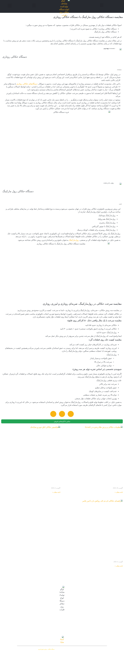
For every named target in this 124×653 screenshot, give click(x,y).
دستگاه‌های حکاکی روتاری (27, 84)
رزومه (22, 608)
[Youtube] (62, 414)
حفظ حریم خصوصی (17, 612)
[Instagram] (71, 414)
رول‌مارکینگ (74, 240)
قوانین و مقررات (18, 616)
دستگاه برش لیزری (17, 597)
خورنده (108, 351)
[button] (101, 5)
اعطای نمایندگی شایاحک (15, 605)
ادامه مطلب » (119, 492)
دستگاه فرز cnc (19, 601)
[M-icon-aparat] (53, 414)
